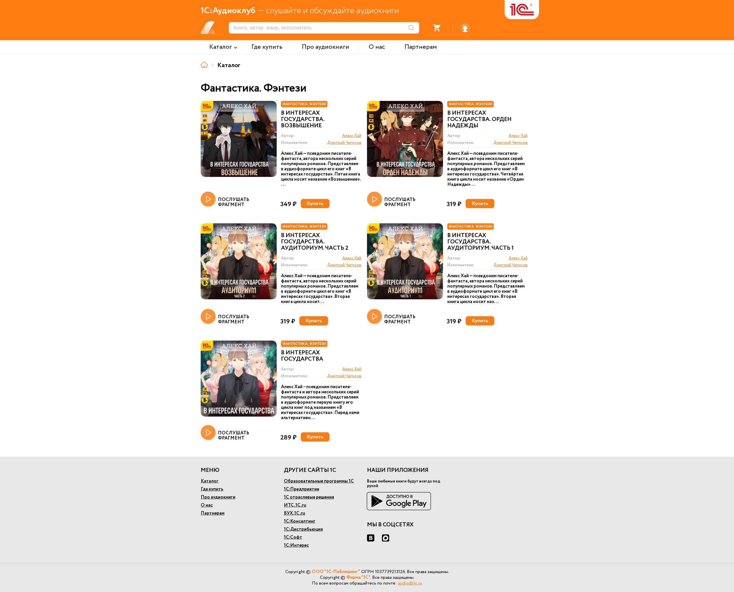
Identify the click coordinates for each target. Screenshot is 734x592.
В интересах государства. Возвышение (302, 119)
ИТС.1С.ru (295, 505)
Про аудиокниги (218, 497)
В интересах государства (302, 356)
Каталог (209, 481)
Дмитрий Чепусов (344, 142)
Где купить (212, 489)
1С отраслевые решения (309, 497)
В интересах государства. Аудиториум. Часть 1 (480, 241)
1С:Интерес (296, 545)
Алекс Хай (351, 136)
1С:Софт (293, 537)
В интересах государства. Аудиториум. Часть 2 (314, 241)
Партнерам (213, 513)
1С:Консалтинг (299, 521)
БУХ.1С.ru (294, 513)
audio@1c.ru (410, 583)
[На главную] (204, 64)
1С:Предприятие (301, 489)
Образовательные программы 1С (319, 481)
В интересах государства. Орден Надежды (479, 119)
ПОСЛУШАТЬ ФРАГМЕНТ (233, 202)
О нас (207, 505)
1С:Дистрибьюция (303, 529)
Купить (315, 203)
